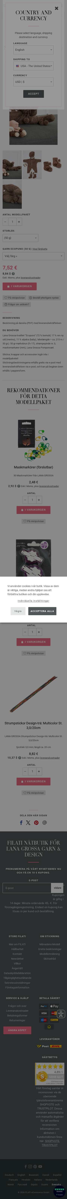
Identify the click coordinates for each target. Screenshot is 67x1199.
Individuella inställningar (33, 600)
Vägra (18, 611)
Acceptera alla (42, 611)
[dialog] (33, 599)
